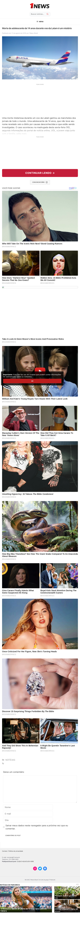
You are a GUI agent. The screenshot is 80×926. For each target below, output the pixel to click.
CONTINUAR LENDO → (40, 172)
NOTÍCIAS (10, 760)
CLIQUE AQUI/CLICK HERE (25, 861)
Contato (4, 851)
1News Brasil (33, 33)
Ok (32, 381)
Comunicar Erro (38, 182)
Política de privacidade (16, 851)
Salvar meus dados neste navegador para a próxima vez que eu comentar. (37, 827)
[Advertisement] (40, 100)
